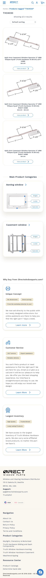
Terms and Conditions (12, 531)
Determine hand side (12, 569)
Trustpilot (7, 495)
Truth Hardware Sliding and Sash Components (17, 545)
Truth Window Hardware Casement (18, 552)
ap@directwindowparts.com (15, 492)
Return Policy (9, 525)
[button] (40, 572)
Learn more (21, 325)
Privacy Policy (9, 528)
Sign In (37, 2)
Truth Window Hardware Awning (17, 549)
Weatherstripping (10, 556)
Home (5, 9)
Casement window (16, 224)
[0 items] (42, 3)
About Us (7, 518)
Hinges (35, 196)
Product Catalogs (10, 566)
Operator (35, 207)
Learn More (21, 392)
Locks (35, 201)
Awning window (14, 184)
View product (21, 68)
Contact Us (8, 522)
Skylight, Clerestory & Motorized (17, 541)
